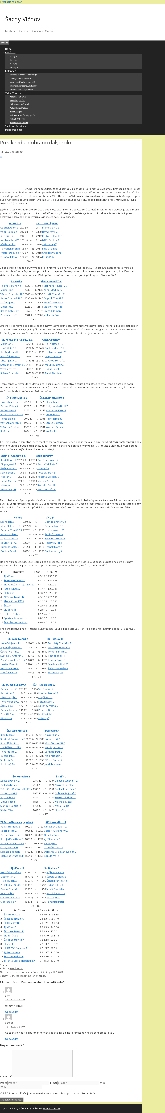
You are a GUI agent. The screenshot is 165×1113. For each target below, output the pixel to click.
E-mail (53, 1083)
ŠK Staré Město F (56, 822)
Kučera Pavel (7, 755)
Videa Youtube (13, 93)
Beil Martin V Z (8, 785)
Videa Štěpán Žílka (17, 100)
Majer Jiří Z (6, 290)
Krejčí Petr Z (45, 697)
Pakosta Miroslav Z (48, 476)
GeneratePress (51, 1108)
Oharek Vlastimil (10, 897)
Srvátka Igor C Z (54, 526)
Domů (8, 49)
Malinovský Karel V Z (55, 285)
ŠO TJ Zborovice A (44, 685)
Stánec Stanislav (9, 373)
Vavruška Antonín (10, 423)
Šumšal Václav (8, 672)
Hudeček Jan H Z (9, 643)
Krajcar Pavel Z (56, 660)
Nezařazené (16, 968)
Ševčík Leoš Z (7, 472)
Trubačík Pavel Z (53, 847)
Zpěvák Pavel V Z (10, 780)
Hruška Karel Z (8, 664)
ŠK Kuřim (16, 281)
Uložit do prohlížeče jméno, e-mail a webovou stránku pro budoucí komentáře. (49, 1093)
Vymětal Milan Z (57, 651)
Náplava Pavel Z (9, 240)
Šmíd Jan (5, 431)
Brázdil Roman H (53, 311)
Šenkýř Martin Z (54, 534)
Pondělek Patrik (56, 901)
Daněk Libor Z (8, 689)
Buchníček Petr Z (47, 464)
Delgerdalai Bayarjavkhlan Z (60, 851)
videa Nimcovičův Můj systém (22, 115)
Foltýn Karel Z (46, 701)
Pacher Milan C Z (54, 348)
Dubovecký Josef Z (65, 793)
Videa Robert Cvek (18, 97)
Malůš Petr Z (7, 801)
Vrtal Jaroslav (8, 369)
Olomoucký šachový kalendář (22, 82)
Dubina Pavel (8, 551)
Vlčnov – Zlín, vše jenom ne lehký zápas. (23, 975)
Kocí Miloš (51, 431)
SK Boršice (15, 223)
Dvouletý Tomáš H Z (60, 643)
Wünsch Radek (54, 427)
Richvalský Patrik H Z (12, 843)
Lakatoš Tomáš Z (55, 360)
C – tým (13, 64)
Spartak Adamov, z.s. (13, 456)
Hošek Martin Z (46, 472)
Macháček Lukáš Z (10, 747)
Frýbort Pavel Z (55, 872)
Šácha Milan (7, 810)
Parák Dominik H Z (11, 298)
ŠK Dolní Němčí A (18, 639)
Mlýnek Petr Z (45, 481)
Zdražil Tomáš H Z (54, 294)
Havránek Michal (10, 248)
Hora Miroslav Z (9, 701)
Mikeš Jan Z (6, 343)
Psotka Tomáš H (9, 889)
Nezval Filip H (8, 489)
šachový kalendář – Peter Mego (23, 75)
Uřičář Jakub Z (8, 360)
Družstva (10, 52)
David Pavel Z (50, 232)
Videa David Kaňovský (19, 104)
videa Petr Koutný (17, 119)
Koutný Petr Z (8, 542)
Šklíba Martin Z (54, 402)
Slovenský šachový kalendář (22, 89)
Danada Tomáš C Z (11, 530)
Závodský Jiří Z (8, 697)
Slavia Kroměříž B (51, 281)
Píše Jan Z (5, 476)
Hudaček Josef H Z (10, 872)
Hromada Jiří (55, 672)
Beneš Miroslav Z (53, 302)
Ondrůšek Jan (8, 901)
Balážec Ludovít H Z (66, 780)
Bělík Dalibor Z (50, 240)
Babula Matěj (52, 856)
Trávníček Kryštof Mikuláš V (16, 789)
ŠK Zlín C (61, 776)
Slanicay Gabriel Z (10, 806)
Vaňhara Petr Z (53, 751)
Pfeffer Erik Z (7, 244)
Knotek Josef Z (8, 793)
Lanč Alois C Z (8, 348)
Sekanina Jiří (49, 244)
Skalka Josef (53, 897)
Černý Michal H (9, 847)
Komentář (6, 1076)
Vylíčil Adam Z (52, 839)
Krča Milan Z (7, 735)
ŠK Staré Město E (17, 730)
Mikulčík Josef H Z (55, 743)
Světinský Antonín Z (11, 655)
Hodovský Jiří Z (53, 542)
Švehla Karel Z (8, 468)
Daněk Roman (8, 710)
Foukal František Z (65, 789)
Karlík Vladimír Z (53, 290)
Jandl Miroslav (53, 764)
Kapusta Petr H (9, 538)
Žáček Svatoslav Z (58, 668)
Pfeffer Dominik (9, 252)
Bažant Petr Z (8, 410)
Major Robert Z (53, 755)
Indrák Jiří (43, 718)
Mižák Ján (5, 485)
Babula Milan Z (9, 534)
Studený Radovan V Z (12, 739)
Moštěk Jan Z (7, 876)
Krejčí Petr (48, 257)
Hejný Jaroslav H (55, 418)
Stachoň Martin (53, 306)
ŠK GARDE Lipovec (47, 223)
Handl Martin (8, 481)
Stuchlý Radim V (9, 743)
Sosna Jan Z (7, 521)
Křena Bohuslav (9, 311)
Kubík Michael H (9, 352)
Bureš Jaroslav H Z (47, 460)
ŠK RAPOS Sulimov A (14, 685)
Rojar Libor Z (7, 797)
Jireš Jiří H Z (6, 236)
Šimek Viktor (62, 810)
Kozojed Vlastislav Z (11, 839)
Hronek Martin (53, 547)
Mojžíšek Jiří (45, 714)
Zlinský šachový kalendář (20, 78)
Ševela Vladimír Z (58, 664)
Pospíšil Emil (7, 714)
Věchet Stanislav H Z (12, 294)
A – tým (13, 56)
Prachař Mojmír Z (48, 693)
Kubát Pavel (52, 369)
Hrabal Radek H (9, 668)
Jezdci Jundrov (44, 456)
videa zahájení (16, 111)
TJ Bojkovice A (50, 730)
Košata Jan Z (7, 302)
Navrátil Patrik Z (64, 785)
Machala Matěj (63, 801)
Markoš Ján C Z (50, 227)
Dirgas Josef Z (8, 464)
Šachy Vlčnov (22, 19)
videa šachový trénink (19, 122)
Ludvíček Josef (55, 885)
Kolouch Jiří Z (52, 739)
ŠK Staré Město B (16, 397)
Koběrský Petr (8, 764)
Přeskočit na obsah (11, 1)
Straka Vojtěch (54, 423)
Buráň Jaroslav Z (9, 547)
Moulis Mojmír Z (54, 364)
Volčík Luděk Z (8, 232)
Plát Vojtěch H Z (54, 343)
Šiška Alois (6, 718)
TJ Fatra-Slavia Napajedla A (16, 822)
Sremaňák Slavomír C (12, 364)
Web (102, 1083)
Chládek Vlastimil (52, 252)
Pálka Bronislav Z (10, 826)
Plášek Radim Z (53, 760)
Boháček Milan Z (10, 356)
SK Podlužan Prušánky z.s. (17, 339)
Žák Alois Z (6, 705)
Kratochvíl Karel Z (56, 410)
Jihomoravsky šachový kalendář (23, 86)
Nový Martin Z (53, 356)
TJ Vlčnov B (17, 868)
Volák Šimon (53, 414)
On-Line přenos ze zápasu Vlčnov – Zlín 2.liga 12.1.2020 (32, 972)
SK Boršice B (51, 868)
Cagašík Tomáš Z (53, 298)
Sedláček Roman (10, 851)
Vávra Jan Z (50, 843)
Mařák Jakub (62, 806)
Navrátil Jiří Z (52, 735)
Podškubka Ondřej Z (12, 885)
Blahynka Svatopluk (11, 856)
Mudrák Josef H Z (10, 526)
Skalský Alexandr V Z (56, 830)
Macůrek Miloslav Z (59, 647)
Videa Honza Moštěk (19, 108)
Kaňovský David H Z (55, 826)
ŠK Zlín (50, 517)
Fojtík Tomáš (49, 248)
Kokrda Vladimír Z (65, 797)
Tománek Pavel (9, 257)
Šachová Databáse (16, 126)
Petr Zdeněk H (56, 655)
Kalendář (10, 71)
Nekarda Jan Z (8, 751)
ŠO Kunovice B (21, 776)
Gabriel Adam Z (9, 227)
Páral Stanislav (53, 373)
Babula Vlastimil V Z (11, 414)
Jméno (3, 1083)
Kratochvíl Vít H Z (52, 236)
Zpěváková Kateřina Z (13, 660)
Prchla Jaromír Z (54, 747)
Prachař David (46, 710)
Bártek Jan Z (7, 693)
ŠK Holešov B (55, 639)
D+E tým (14, 67)
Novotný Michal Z (48, 705)
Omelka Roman (53, 835)
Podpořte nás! (13, 129)
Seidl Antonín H (46, 489)
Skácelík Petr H (46, 485)
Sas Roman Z (45, 689)
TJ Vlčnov (16, 517)
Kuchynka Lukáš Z (55, 352)
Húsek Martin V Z (10, 402)
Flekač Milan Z (8, 880)
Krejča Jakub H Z (54, 530)
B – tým (13, 60)
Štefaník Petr (8, 760)
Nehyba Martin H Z (57, 406)
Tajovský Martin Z (10, 285)
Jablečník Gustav (53, 315)
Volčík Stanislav (55, 889)
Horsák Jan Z (7, 418)
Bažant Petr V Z (9, 406)
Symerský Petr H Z (11, 647)
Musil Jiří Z (43, 468)
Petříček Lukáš (8, 315)
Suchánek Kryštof (55, 551)
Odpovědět (11, 1011)
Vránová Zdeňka (9, 427)
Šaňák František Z (57, 880)
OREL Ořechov (51, 339)
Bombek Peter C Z (55, 521)
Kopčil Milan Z (8, 830)
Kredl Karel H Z (9, 460)
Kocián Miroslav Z (55, 538)
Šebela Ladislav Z (56, 876)
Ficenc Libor (7, 893)
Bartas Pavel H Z (9, 835)
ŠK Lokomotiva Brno (52, 397)
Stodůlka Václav (56, 893)
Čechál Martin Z (9, 651)
